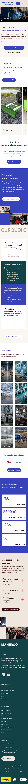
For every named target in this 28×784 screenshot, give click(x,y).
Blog (2, 732)
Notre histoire (5, 724)
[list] (14, 111)
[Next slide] (25, 462)
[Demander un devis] (18, 3)
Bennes (3, 696)
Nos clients (4, 716)
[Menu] (26, 3)
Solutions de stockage (7, 691)
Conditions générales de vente (14, 769)
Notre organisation (6, 710)
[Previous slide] (2, 462)
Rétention (4, 699)
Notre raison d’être (6, 719)
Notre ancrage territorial (8, 727)
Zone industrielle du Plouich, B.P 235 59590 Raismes (10, 751)
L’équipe (3, 721)
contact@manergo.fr (9, 744)
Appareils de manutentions (9, 688)
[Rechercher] (23, 3)
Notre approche (6, 713)
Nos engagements (6, 730)
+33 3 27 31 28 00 (8, 747)
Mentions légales (19, 766)
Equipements (5, 693)
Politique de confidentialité (14, 772)
